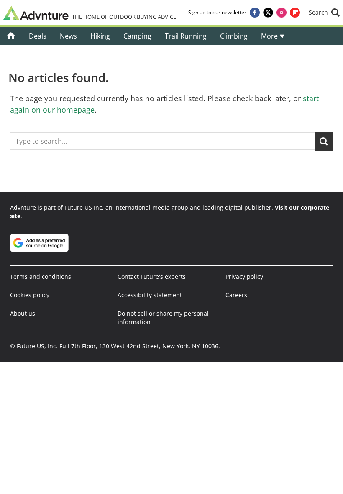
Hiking (100, 36)
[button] (324, 12)
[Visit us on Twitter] (268, 13)
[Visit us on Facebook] (255, 13)
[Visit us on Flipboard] (295, 13)
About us (22, 313)
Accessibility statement (150, 295)
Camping (137, 36)
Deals (37, 36)
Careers (236, 295)
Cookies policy (29, 295)
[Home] (11, 36)
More (270, 36)
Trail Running (186, 36)
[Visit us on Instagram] (281, 13)
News (68, 36)
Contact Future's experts (152, 276)
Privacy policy (244, 276)
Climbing (234, 36)
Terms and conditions (40, 276)
